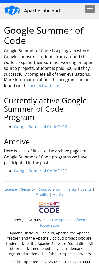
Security (28, 189)
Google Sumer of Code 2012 (40, 171)
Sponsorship (49, 189)
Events (86, 189)
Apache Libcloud (41, 11)
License (10, 189)
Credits (42, 194)
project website (44, 85)
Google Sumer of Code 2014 (40, 126)
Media (57, 194)
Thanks (70, 189)
